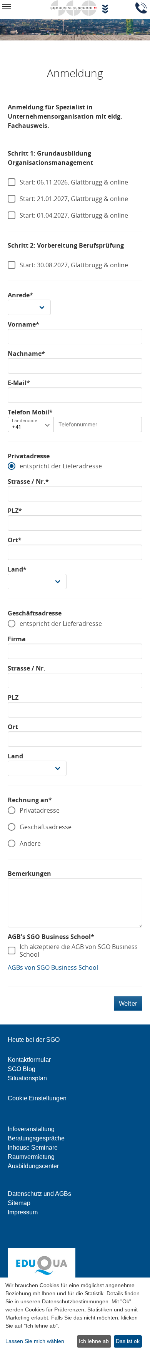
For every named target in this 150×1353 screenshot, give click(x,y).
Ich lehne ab (94, 1341)
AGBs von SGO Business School (53, 967)
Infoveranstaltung (31, 1129)
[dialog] (75, 1315)
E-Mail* (19, 383)
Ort (13, 727)
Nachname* (26, 353)
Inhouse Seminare (33, 1147)
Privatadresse (29, 456)
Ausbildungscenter (33, 1166)
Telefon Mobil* (30, 412)
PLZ (13, 697)
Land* (17, 569)
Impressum (23, 1212)
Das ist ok (128, 1341)
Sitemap (19, 1203)
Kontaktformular (29, 1059)
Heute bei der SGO (34, 1039)
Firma (17, 639)
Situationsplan (27, 1078)
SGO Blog (21, 1069)
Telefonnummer (76, 422)
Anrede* (20, 295)
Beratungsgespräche (36, 1138)
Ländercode (24, 420)
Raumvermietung (31, 1156)
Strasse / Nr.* (28, 481)
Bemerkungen (29, 873)
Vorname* (23, 324)
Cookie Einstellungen (37, 1098)
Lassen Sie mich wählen (34, 1341)
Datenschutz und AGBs (39, 1193)
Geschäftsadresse (35, 613)
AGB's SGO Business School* (51, 936)
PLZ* (15, 510)
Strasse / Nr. (26, 668)
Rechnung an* (30, 800)
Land (15, 756)
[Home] (73, 7)
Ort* (15, 540)
